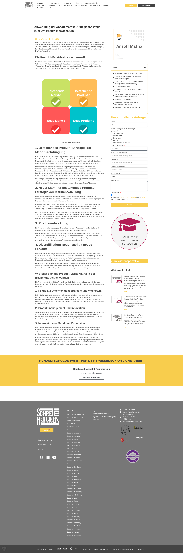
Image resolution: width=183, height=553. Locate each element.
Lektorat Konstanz (73, 510)
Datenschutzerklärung (128, 197)
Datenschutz (115, 193)
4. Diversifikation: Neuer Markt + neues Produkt (128, 90)
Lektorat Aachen (73, 430)
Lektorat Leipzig (72, 513)
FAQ (50, 445)
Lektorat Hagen (72, 482)
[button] (145, 67)
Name (113, 122)
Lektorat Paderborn (74, 529)
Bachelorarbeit (118, 133)
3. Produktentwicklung (122, 86)
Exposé (115, 131)
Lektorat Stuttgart (73, 532)
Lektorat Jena (72, 498)
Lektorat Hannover (74, 489)
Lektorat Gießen (73, 473)
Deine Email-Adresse (118, 166)
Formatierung (54, 3)
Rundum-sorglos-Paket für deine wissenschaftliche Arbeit (126, 103)
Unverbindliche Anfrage (122, 99)
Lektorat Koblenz (73, 504)
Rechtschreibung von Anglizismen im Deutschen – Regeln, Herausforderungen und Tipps (135, 279)
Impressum (96, 411)
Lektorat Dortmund (74, 455)
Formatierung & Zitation (121, 142)
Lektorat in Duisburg (74, 495)
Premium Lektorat (73, 421)
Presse (40, 449)
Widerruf (95, 419)
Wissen (77, 3)
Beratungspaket (81, 5)
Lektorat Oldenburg (74, 523)
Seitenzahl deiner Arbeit (119, 152)
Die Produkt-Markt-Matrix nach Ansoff (128, 74)
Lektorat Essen (72, 464)
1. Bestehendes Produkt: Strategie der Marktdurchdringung (128, 77)
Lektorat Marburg (73, 516)
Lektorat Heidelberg (74, 492)
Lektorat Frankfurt (73, 470)
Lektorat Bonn (72, 448)
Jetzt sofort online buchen (91, 377)
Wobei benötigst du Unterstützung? (123, 129)
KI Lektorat (71, 424)
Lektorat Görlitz (72, 476)
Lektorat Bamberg (73, 436)
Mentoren (67, 3)
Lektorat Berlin (72, 439)
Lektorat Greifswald (74, 479)
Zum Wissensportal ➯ (125, 261)
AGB (143, 197)
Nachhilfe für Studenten (46, 5)
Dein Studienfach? (117, 145)
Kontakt (50, 440)
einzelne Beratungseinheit (99, 5)
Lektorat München (73, 520)
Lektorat (40, 3)
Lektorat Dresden (73, 458)
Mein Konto (42, 445)
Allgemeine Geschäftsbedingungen (104, 417)
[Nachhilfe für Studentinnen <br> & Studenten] (129, 224)
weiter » (126, 291)
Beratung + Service (65, 5)
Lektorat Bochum (73, 445)
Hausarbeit (117, 138)
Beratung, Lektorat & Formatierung (127, 107)
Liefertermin (115, 159)
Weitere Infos (115, 180)
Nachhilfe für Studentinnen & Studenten (129, 240)
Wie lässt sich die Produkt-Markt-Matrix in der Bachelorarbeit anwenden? (129, 95)
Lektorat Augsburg (74, 433)
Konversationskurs (44, 7)
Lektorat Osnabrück (74, 526)
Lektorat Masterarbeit (75, 417)
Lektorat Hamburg (73, 486)
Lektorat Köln (72, 507)
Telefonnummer (116, 173)
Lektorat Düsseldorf (74, 461)
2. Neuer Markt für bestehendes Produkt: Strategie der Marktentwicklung (129, 82)
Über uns (41, 440)
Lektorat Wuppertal (74, 535)
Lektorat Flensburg (74, 467)
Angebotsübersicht (92, 3)
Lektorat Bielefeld (73, 442)
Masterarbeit (117, 136)
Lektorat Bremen (73, 452)
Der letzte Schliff (73, 427)
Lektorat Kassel (72, 501)
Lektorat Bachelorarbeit (75, 414)
